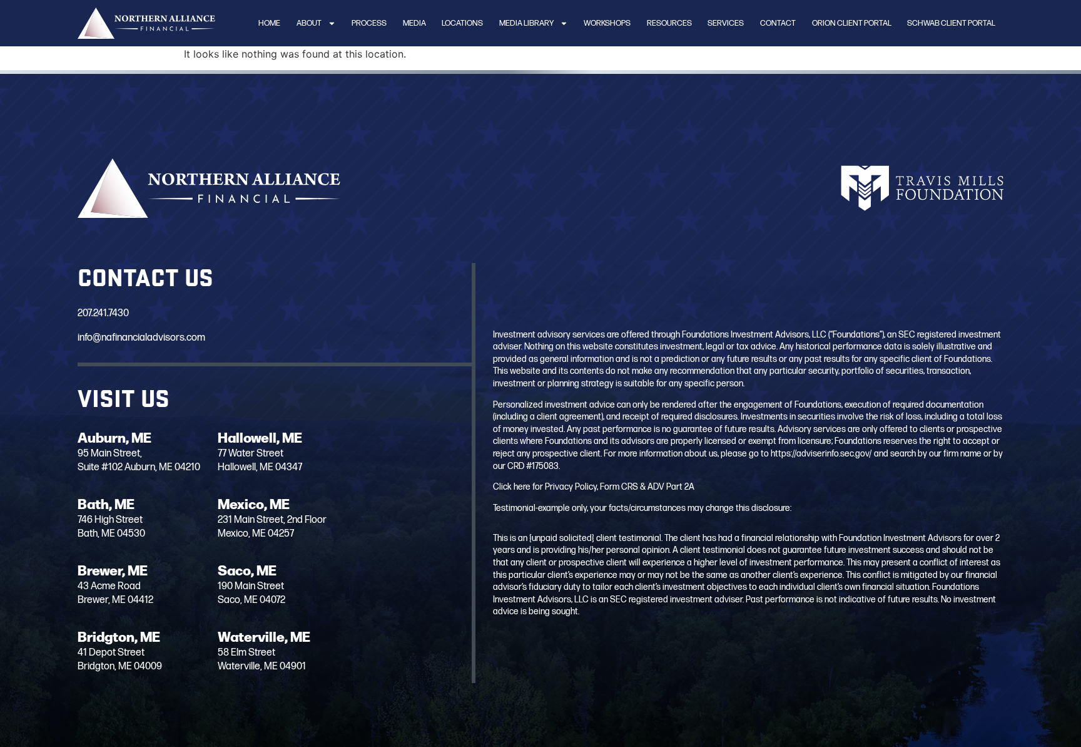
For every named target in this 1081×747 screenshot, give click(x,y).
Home (269, 23)
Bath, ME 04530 (111, 534)
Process (369, 23)
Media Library (526, 23)
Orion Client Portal (851, 23)
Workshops (607, 23)
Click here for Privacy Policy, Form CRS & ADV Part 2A (593, 487)
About (309, 23)
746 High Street (110, 520)
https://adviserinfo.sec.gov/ (821, 453)
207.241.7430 (103, 313)
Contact (778, 23)
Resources (669, 23)
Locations (462, 23)
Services (726, 23)
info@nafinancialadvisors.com (141, 338)
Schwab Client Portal (951, 23)
